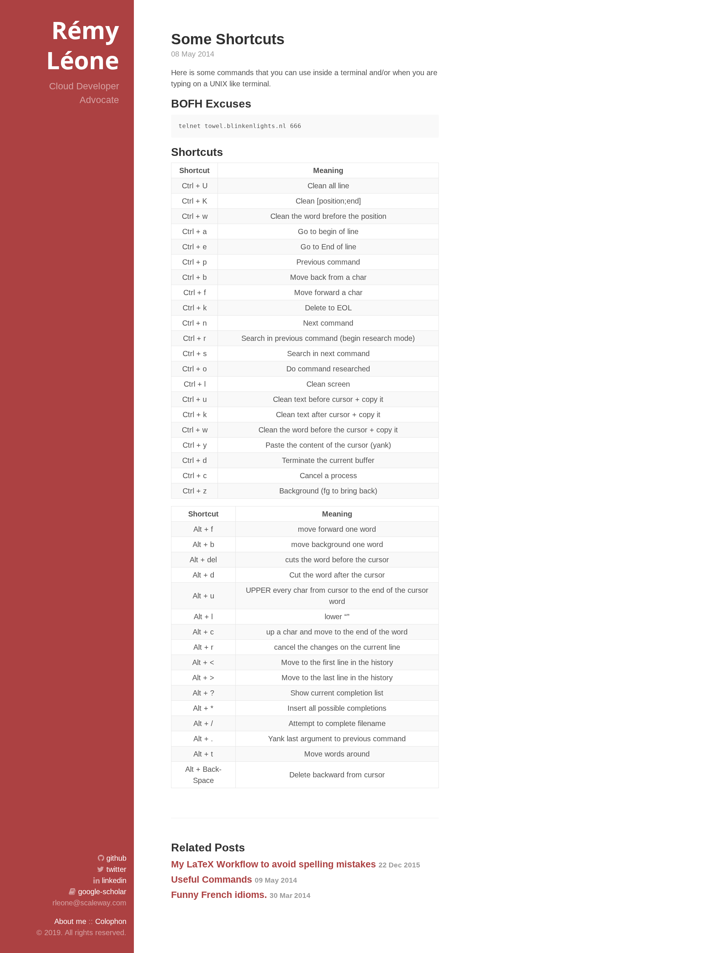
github (116, 858)
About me (70, 921)
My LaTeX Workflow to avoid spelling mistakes (295, 864)
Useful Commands (234, 879)
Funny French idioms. (241, 894)
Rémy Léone (82, 44)
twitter (116, 869)
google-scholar (102, 892)
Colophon (110, 921)
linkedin (114, 880)
